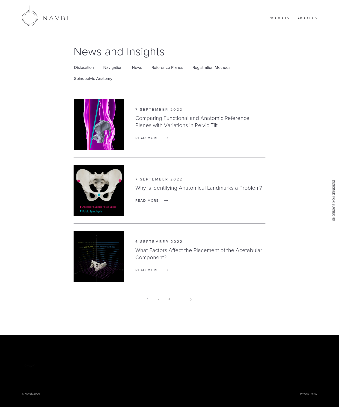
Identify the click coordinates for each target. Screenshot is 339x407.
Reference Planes (167, 67)
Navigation (112, 67)
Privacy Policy (308, 393)
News (137, 67)
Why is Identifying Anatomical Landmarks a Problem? (198, 188)
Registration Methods (211, 67)
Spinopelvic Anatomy (93, 78)
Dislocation (84, 67)
